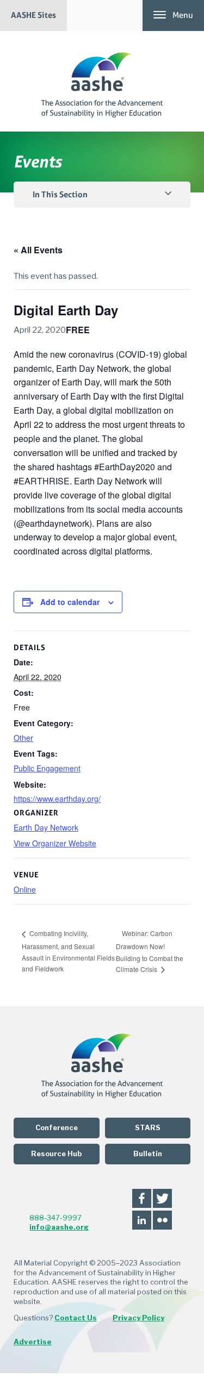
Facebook (141, 1198)
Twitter (162, 1198)
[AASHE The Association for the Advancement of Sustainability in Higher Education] (102, 81)
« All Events (38, 250)
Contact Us (75, 1317)
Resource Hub (56, 1154)
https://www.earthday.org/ (57, 798)
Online (25, 889)
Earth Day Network (46, 827)
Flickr (162, 1220)
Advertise (33, 1341)
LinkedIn (141, 1220)
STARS (147, 1128)
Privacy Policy (138, 1317)
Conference (56, 1128)
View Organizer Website (55, 843)
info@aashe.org (59, 1227)
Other (23, 737)
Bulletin (147, 1154)
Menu (182, 15)
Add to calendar (70, 601)
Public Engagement (47, 768)
